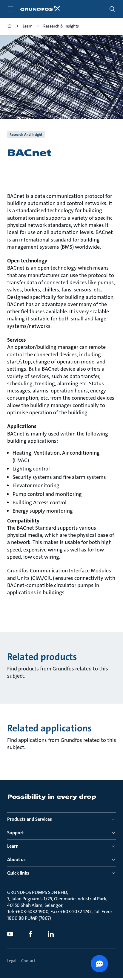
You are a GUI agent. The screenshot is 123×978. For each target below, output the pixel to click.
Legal (11, 960)
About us (16, 859)
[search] (112, 9)
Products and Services (29, 819)
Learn (13, 846)
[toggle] (11, 9)
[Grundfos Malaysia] (9, 27)
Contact (28, 960)
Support (15, 832)
